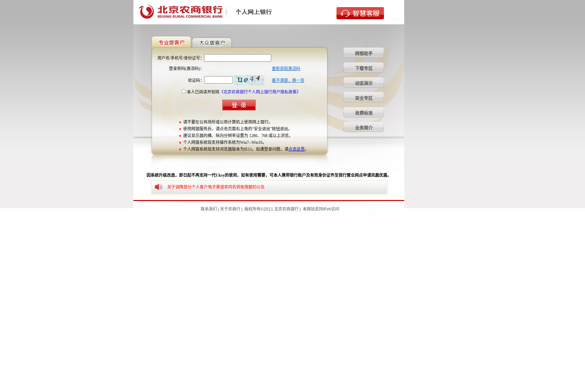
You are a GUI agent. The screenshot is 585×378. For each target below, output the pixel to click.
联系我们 (209, 209)
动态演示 (364, 83)
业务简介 (364, 127)
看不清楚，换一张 (288, 80)
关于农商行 (230, 209)
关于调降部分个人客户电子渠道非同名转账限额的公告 (216, 187)
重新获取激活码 (286, 68)
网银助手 (364, 53)
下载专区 (364, 68)
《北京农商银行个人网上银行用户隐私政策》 (260, 92)
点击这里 (296, 149)
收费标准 (364, 112)
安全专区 (364, 98)
